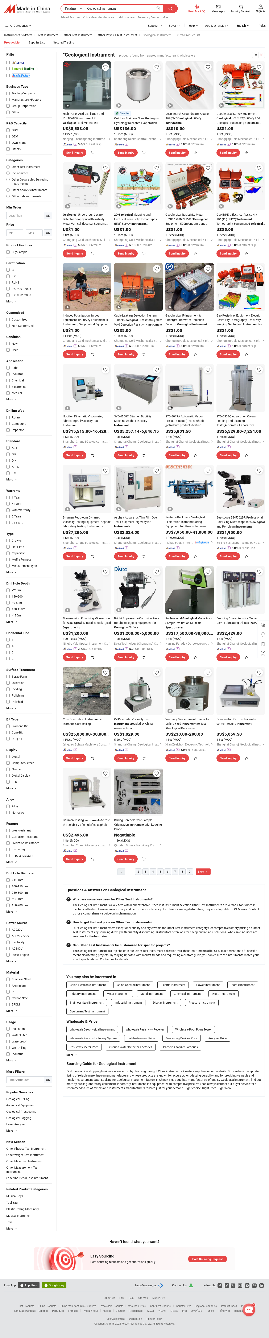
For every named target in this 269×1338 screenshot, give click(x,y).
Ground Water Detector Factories (130, 1047)
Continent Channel (160, 1306)
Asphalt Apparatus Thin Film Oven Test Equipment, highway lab (136, 521)
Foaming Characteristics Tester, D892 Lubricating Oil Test (240, 620)
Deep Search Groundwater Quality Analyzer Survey (187, 118)
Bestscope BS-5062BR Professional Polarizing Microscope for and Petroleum (240, 521)
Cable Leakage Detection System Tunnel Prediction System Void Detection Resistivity (138, 319)
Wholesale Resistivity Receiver (145, 1029)
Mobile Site (158, 1298)
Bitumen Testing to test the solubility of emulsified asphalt (86, 822)
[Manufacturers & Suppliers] (27, 8)
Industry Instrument (83, 994)
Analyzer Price (217, 1038)
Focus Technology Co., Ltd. (137, 1323)
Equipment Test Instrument (87, 1011)
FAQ (121, 1298)
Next (201, 872)
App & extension (215, 26)
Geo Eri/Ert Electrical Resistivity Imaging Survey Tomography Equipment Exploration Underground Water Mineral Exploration (240, 219)
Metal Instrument (151, 994)
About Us (109, 1298)
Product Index (229, 1306)
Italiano (107, 1310)
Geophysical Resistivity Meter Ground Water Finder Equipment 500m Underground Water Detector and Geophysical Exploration (186, 219)
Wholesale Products (111, 1306)
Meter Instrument (118, 994)
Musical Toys (14, 1196)
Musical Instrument (19, 1216)
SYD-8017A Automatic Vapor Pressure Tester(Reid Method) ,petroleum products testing (184, 420)
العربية (150, 1310)
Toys (9, 1222)
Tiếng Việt (224, 1310)
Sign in (260, 11)
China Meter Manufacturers (98, 17)
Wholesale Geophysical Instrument (92, 1029)
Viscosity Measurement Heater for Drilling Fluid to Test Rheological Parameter (187, 723)
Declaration (135, 1318)
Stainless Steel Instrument (87, 1002)
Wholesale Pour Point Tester (193, 1029)
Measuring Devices (148, 17)
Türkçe (210, 1310)
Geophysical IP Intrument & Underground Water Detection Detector (186, 319)
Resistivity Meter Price (84, 1047)
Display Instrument (165, 1002)
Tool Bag (12, 1203)
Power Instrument (208, 985)
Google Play (54, 1285)
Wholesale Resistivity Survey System (93, 1038)
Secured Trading (63, 42)
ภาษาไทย (196, 1310)
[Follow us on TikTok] (227, 1285)
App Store (28, 1285)
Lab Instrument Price (141, 1038)
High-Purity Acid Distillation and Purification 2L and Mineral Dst (83, 118)
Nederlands (135, 1310)
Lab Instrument (126, 17)
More (69, 1054)
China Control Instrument (133, 985)
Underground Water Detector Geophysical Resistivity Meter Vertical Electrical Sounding (84, 219)
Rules (262, 26)
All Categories (19, 26)
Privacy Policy (154, 1318)
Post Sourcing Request (207, 1259)
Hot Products (26, 1306)
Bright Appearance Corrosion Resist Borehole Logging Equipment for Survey (137, 622)
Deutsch (120, 1310)
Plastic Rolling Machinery (22, 1209)
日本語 (174, 1310)
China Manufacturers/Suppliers (78, 1306)
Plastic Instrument (243, 985)
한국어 (162, 1310)
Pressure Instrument (202, 1002)
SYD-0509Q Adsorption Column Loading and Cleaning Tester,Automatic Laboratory (236, 420)
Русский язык (90, 1310)
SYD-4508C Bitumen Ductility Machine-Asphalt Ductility (133, 420)
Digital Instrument (223, 994)
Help (192, 26)
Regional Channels (206, 1306)
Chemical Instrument (187, 994)
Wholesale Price (137, 1306)
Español (43, 1310)
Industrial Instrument (128, 1002)
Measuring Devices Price (181, 1038)
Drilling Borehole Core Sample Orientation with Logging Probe (138, 824)
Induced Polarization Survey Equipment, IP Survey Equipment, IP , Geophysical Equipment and (86, 320)
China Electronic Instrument (88, 985)
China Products (47, 1306)
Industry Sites (183, 1306)
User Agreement (116, 1318)
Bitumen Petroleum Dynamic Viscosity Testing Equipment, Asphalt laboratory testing (87, 521)
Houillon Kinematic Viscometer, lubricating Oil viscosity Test (83, 420)
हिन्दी (184, 1310)
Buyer (172, 26)
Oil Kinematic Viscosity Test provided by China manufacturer (133, 723)
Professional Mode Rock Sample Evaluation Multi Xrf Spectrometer (188, 622)
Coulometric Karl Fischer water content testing (236, 721)
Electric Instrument (173, 985)
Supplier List (37, 42)
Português (58, 1310)
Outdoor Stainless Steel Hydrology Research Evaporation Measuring (137, 120)
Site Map (143, 1298)
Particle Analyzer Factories (180, 1047)
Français (73, 1310)
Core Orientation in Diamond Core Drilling (83, 721)
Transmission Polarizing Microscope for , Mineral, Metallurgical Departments (87, 622)
